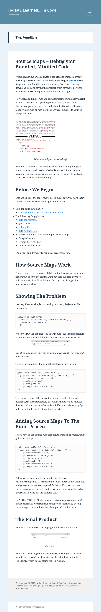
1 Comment (23, 588)
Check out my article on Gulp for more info (41, 212)
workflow (75, 585)
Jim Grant (43, 583)
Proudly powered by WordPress (30, 607)
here (73, 507)
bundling (28, 585)
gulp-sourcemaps (28, 219)
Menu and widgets (89, 15)
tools (51, 585)
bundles (19, 585)
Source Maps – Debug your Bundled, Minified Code (46, 64)
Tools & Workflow (59, 583)
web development (62, 585)
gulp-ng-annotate (28, 230)
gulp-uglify (24, 227)
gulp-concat (25, 223)
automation (76, 583)
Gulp (18, 208)
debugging (38, 585)
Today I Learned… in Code (32, 10)
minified (74, 80)
